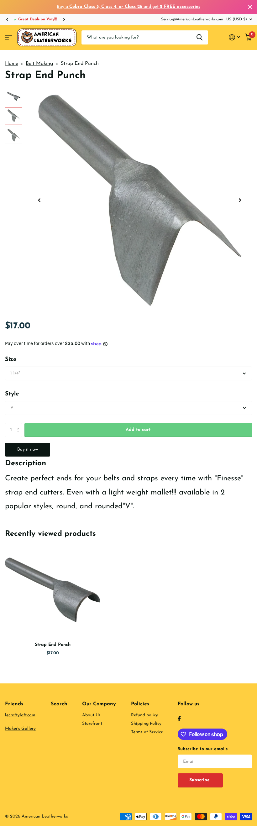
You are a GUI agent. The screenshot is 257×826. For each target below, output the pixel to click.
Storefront (92, 723)
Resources (8, 37)
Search (59, 704)
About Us (91, 715)
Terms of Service (147, 732)
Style (12, 394)
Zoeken (199, 37)
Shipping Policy (146, 723)
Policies (140, 704)
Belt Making (39, 63)
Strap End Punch (53, 644)
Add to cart (138, 429)
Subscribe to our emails (203, 749)
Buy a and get (128, 6)
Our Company (99, 704)
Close (250, 7)
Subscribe (200, 780)
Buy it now (27, 449)
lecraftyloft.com (20, 715)
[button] (7, 19)
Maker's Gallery (20, 728)
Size (11, 360)
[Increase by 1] (19, 425)
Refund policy (144, 715)
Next (64, 19)
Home (11, 63)
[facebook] (179, 718)
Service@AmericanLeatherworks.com (192, 19)
